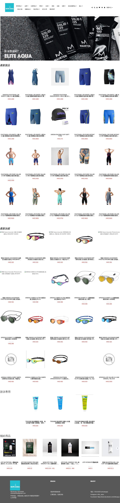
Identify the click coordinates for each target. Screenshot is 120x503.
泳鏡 (58, 6)
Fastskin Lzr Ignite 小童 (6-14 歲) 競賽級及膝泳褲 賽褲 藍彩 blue (11, 135)
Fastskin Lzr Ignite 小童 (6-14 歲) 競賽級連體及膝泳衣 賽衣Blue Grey (35, 95)
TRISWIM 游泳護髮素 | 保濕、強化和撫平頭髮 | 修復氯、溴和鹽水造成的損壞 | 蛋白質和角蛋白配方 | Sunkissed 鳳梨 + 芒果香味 (35, 422)
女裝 (47, 6)
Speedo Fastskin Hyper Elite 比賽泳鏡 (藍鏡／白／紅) (84, 378)
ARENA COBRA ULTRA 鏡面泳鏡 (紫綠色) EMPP (60, 298)
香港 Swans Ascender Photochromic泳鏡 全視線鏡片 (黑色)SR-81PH (109, 258)
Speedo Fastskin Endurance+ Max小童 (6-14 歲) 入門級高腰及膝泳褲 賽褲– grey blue (60, 95)
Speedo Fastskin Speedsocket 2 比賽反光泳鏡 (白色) (60, 378)
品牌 (26, 6)
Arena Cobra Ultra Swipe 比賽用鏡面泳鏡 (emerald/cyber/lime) (35, 378)
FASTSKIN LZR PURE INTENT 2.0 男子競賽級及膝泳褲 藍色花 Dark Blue (109, 135)
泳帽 (63, 6)
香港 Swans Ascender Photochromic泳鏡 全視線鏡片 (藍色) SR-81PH (11, 298)
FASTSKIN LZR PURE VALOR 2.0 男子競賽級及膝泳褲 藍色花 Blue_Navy (60, 175)
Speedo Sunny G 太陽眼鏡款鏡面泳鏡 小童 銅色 (109, 298)
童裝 (53, 6)
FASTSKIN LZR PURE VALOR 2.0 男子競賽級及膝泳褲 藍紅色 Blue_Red (11, 175)
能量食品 (27, 9)
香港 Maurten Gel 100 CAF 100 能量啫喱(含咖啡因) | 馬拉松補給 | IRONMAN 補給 (110, 463)
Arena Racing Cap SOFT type (60, 135)
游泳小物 (19, 9)
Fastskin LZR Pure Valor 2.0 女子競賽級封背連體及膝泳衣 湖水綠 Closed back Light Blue (60, 214)
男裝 (40, 6)
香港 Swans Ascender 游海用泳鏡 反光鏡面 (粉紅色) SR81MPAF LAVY (35, 258)
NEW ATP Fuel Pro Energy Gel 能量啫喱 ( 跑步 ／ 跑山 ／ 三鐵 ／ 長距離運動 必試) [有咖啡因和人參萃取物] (50, 463)
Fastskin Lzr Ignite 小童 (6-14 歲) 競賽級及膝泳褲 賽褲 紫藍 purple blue (84, 95)
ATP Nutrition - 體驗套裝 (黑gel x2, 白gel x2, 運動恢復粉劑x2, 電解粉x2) (9, 463)
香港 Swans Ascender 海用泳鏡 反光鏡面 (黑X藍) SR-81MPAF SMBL (109, 338)
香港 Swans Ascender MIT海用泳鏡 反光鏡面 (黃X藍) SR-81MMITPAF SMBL (84, 338)
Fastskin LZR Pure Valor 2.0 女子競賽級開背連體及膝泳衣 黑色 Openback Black (84, 214)
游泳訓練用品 (72, 6)
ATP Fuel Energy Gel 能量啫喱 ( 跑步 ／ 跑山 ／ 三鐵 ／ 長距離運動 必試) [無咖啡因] (70, 463)
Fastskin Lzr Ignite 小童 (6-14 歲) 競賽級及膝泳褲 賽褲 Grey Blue (35, 135)
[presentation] (2, 448)
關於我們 (52, 9)
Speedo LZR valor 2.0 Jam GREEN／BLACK (109, 378)
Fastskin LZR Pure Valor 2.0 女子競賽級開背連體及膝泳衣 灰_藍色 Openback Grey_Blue (109, 214)
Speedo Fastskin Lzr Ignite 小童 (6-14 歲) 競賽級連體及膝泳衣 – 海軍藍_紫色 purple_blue (11, 95)
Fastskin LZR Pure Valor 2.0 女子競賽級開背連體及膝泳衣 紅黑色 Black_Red (109, 175)
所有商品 (18, 6)
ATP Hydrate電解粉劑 (90, 462)
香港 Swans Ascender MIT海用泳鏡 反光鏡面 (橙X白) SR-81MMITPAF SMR (60, 338)
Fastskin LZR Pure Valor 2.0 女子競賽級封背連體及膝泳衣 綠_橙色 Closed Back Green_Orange (35, 214)
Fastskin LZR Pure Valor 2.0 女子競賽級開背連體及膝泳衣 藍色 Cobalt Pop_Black (11, 214)
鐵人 (80, 6)
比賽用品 (33, 6)
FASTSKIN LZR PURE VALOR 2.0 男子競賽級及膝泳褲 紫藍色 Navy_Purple (35, 175)
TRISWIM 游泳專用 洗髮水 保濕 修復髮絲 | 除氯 (60, 422)
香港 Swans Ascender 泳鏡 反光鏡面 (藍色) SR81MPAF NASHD (11, 258)
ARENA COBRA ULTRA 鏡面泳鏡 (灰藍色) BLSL (35, 298)
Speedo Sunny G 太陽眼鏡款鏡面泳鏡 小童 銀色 (11, 338)
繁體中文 (109, 7)
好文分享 (44, 9)
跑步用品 (36, 9)
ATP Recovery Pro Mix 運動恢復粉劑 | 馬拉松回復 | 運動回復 (29, 463)
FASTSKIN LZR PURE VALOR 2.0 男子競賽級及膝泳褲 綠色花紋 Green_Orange (85, 175)
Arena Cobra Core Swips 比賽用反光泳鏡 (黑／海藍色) (11, 378)
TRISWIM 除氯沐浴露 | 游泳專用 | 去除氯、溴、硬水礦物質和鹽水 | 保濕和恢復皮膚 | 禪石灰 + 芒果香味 (84, 422)
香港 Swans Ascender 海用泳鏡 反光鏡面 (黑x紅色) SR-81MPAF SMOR (35, 338)
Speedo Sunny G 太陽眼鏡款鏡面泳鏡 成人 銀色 (84, 298)
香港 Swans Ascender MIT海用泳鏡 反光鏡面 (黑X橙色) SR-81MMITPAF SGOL (84, 258)
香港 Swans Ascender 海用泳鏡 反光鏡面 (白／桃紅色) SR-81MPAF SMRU (60, 258)
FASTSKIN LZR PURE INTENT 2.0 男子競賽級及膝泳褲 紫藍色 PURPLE (84, 135)
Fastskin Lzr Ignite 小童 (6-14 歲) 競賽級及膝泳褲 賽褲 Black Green (109, 95)
